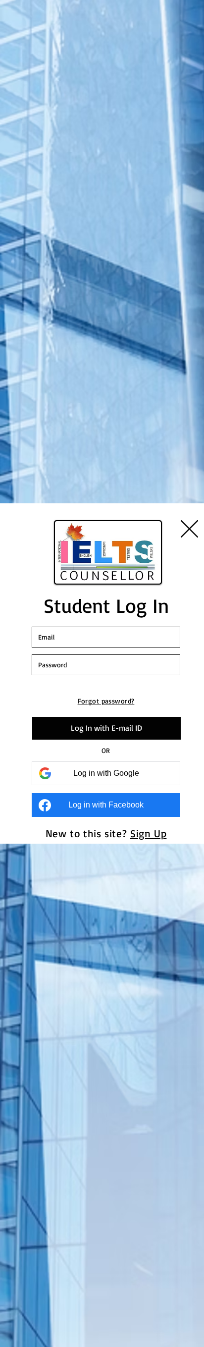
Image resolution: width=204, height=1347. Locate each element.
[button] (189, 529)
